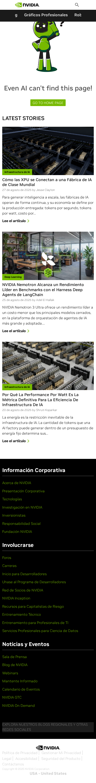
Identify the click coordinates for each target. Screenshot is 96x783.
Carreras (9, 565)
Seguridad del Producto (60, 758)
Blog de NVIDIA (14, 664)
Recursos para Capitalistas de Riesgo (33, 606)
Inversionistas (13, 515)
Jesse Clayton (45, 190)
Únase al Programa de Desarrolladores (34, 582)
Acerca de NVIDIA (16, 482)
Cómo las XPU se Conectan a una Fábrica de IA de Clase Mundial (47, 182)
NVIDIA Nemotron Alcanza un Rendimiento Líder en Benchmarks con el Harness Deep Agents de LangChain (43, 289)
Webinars (10, 673)
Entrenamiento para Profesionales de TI (35, 622)
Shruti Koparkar (46, 410)
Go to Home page (48, 103)
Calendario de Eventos (21, 689)
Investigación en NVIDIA (22, 507)
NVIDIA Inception (16, 598)
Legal (6, 758)
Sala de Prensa (14, 656)
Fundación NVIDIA (17, 531)
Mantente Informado (20, 681)
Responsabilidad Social (21, 523)
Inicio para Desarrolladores (24, 574)
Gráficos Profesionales (46, 14)
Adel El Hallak (45, 300)
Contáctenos (13, 764)
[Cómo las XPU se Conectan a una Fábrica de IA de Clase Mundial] (48, 151)
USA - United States (48, 773)
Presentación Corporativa (23, 491)
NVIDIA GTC (12, 697)
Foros (6, 557)
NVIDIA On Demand (18, 705)
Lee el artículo (14, 221)
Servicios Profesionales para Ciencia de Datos (40, 630)
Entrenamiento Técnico (21, 614)
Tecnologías (12, 499)
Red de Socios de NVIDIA (22, 590)
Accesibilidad (26, 758)
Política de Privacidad (20, 752)
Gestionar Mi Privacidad (61, 752)
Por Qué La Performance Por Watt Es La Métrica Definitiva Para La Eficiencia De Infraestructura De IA (40, 399)
